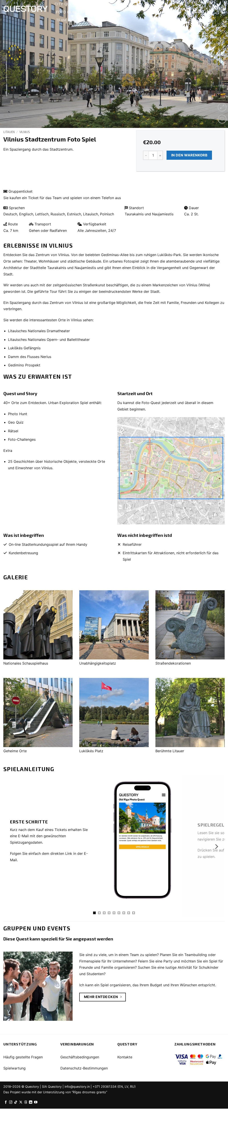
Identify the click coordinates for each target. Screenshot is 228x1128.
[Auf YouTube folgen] (35, 1102)
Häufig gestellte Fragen (23, 1057)
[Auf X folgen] (20, 1102)
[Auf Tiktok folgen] (15, 1102)
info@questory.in (77, 1086)
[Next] (218, 64)
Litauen (9, 132)
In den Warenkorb (189, 155)
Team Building (70, 20)
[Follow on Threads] (25, 1102)
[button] (177, 9)
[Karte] (171, 470)
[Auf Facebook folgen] (6, 1102)
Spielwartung (14, 1068)
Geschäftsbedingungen (79, 1057)
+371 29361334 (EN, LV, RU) (114, 1086)
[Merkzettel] (222, 119)
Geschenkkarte (104, 20)
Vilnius (24, 132)
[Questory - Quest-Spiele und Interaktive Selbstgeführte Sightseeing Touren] (25, 9)
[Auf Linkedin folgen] (30, 1102)
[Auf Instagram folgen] (10, 1102)
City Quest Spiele (72, 4)
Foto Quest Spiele (74, 12)
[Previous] (10, 64)
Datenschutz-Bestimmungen (84, 1068)
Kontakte (124, 1057)
